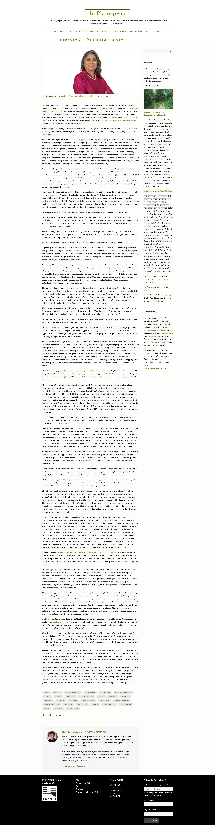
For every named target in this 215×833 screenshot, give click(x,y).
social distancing (109, 705)
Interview (63, 96)
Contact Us (158, 31)
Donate (79, 786)
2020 (47, 693)
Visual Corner (135, 31)
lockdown (48, 701)
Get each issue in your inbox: (157, 785)
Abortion (57, 693)
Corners (154, 330)
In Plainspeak (107, 13)
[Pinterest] (50, 715)
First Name (149, 800)
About (63, 31)
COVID (47, 697)
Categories (120, 31)
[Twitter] (47, 715)
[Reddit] (60, 715)
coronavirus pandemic (123, 693)
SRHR (47, 709)
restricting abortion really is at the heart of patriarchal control (87, 552)
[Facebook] (43, 715)
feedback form (155, 301)
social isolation (126, 705)
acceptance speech (59, 622)
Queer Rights (104, 701)
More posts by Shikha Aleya (76, 766)
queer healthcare (88, 701)
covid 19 (58, 697)
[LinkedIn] (57, 715)
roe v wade (68, 705)
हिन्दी (147, 31)
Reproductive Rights (52, 705)
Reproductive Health (121, 701)
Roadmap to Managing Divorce (122, 120)
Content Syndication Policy (88, 792)
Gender (101, 697)
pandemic (60, 701)
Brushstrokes (167, 333)
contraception (91, 693)
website (81, 123)
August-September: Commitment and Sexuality (91, 31)
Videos (165, 330)
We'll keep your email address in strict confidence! (158, 794)
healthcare (113, 697)
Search (170, 51)
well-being (58, 709)
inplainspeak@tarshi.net (155, 368)
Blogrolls (151, 336)
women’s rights (72, 709)
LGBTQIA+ (126, 697)
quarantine (73, 701)
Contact (79, 789)
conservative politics (73, 693)
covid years (70, 697)
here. (146, 290)
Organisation (150, 810)
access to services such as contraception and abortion (79, 371)
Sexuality (95, 705)
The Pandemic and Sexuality (81, 96)
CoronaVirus (105, 693)
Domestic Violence (86, 697)
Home (54, 31)
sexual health (82, 705)
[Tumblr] (53, 715)
